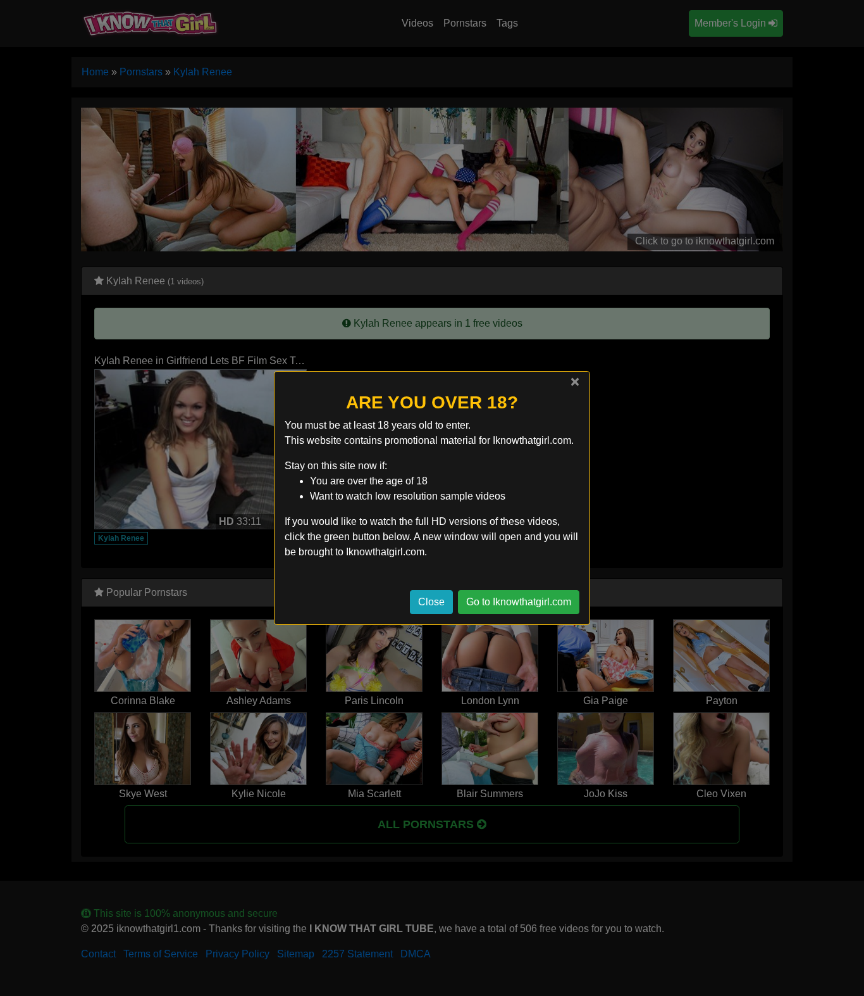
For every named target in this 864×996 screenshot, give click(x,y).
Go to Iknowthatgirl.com (518, 601)
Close (431, 601)
